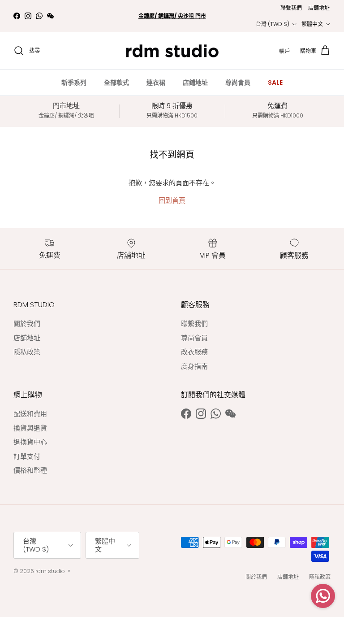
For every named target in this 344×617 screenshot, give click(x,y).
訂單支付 (26, 456)
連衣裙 (155, 82)
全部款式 (116, 82)
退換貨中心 (30, 442)
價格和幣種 (30, 470)
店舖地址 (319, 8)
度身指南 (194, 366)
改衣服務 (194, 351)
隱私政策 (26, 351)
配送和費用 (30, 413)
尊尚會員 (237, 82)
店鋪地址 (195, 82)
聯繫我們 (291, 8)
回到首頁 (172, 200)
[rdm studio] (172, 51)
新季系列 (73, 82)
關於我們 (26, 323)
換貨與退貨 (30, 428)
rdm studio (50, 571)
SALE (275, 82)
